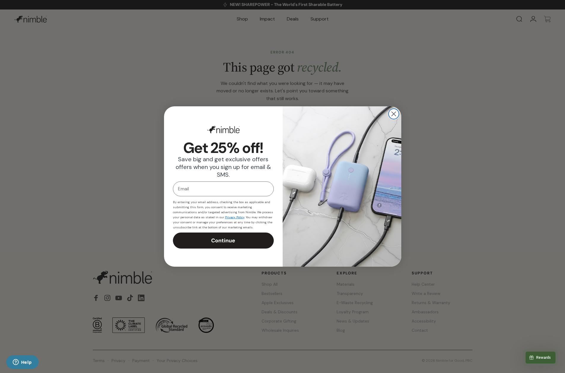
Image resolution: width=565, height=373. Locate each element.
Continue (223, 240)
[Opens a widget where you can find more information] (22, 362)
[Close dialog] (394, 114)
